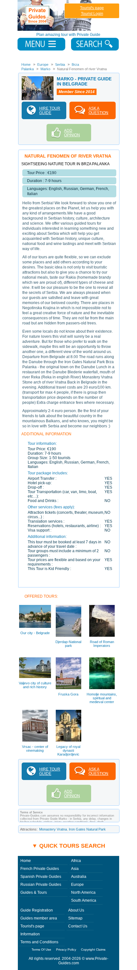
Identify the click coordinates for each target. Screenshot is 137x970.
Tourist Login (92, 13)
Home (25, 860)
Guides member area (38, 918)
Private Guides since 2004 (55, 15)
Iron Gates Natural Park (87, 829)
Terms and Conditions (39, 942)
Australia (78, 876)
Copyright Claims (93, 949)
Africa (76, 860)
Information (30, 934)
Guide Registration (36, 910)
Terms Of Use (41, 949)
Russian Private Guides (40, 884)
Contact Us (77, 926)
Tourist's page (92, 8)
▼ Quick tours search (68, 846)
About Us (76, 910)
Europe (77, 884)
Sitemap (75, 918)
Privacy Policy (66, 949)
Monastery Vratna (53, 829)
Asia (75, 868)
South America (83, 900)
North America (83, 892)
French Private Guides (39, 868)
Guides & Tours (33, 892)
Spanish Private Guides (40, 876)
